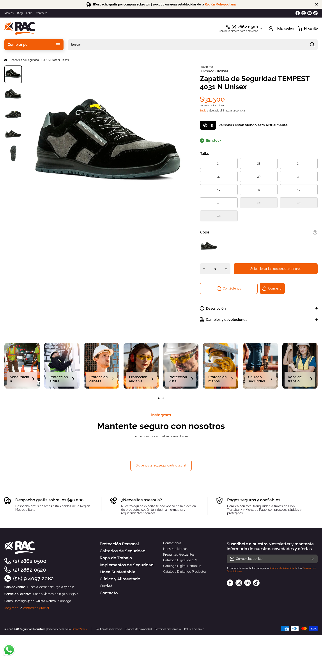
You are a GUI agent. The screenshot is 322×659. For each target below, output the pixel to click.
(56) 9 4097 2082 (33, 578)
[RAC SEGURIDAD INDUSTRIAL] (19, 28)
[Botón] (315, 232)
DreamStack (79, 629)
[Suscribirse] (312, 559)
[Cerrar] (316, 4)
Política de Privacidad (282, 568)
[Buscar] (312, 44)
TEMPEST (222, 70)
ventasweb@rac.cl (36, 608)
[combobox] (193, 44)
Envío (203, 110)
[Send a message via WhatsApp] (9, 650)
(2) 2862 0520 (29, 570)
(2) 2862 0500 (245, 26)
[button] (308, 28)
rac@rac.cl (11, 608)
